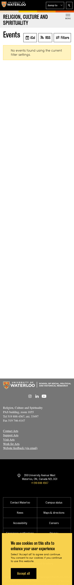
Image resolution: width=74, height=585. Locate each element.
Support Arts (10, 435)
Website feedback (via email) (20, 448)
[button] (55, 5)
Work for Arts (11, 444)
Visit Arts (9, 439)
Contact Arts (10, 431)
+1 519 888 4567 (39, 482)
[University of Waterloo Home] (14, 5)
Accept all (23, 573)
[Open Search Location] (69, 5)
